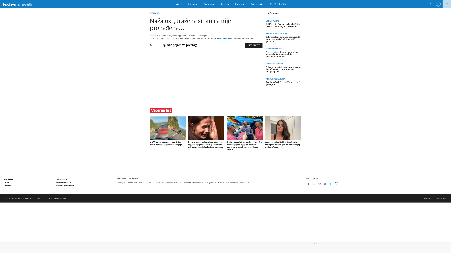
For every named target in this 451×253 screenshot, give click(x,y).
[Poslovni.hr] (18, 4)
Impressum (8, 179)
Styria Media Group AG (57, 198)
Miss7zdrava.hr (232, 183)
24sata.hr (169, 183)
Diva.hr (141, 183)
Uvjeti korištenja (63, 182)
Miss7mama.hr (197, 183)
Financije (192, 4)
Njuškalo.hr (159, 183)
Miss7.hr (221, 183)
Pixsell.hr (177, 183)
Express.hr (187, 183)
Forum (6, 182)
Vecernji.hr (121, 183)
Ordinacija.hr (132, 183)
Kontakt (7, 186)
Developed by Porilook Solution (435, 198)
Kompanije (209, 4)
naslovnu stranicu (224, 38)
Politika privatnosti (65, 186)
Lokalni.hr (149, 183)
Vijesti (179, 4)
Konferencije (257, 4)
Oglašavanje (61, 179)
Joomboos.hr (244, 183)
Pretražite (253, 45)
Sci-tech (225, 4)
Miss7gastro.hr (210, 183)
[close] (315, 244)
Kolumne (239, 4)
